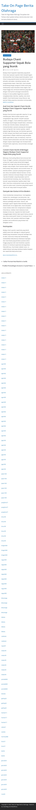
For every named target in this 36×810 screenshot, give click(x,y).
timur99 (3, 517)
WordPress (14, 806)
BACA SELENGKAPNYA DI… (10, 255)
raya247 (3, 646)
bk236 (3, 751)
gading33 (4, 698)
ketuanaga (4, 598)
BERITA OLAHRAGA (8, 102)
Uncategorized (7, 55)
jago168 (3, 440)
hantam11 (4, 713)
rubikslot (3, 636)
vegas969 (4, 560)
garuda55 (4, 760)
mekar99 (3, 650)
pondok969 (4, 679)
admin (17, 70)
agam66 (3, 364)
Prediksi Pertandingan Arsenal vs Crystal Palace (17, 266)
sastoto (3, 732)
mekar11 (3, 278)
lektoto (3, 617)
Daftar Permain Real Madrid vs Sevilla (15, 261)
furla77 (3, 741)
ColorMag (5, 806)
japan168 (4, 474)
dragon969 (4, 545)
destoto (3, 694)
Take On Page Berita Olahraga (19, 804)
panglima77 (4, 502)
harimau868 (4, 736)
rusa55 (3, 794)
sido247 (3, 727)
